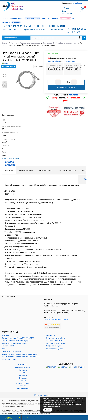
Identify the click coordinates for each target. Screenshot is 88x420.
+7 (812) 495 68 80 (13, 26)
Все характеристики (10, 158)
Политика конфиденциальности (56, 320)
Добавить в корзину (66, 87)
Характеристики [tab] (26, 170)
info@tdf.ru (48, 299)
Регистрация (67, 13)
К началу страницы (42, 395)
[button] (5, 70)
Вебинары (6, 22)
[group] (26, 84)
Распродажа (65, 18)
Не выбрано (77, 3)
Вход (64, 11)
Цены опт (57, 26)
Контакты (16, 22)
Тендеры (55, 18)
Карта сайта (48, 317)
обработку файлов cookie (52, 404)
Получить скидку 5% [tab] (67, 170)
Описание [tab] (9, 170)
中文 (74, 18)
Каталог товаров (10, 38)
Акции (20, 18)
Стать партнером (32, 18)
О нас (4, 18)
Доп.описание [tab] (45, 170)
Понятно (48, 410)
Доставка (13, 18)
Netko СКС (45, 18)
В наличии (53, 54)
